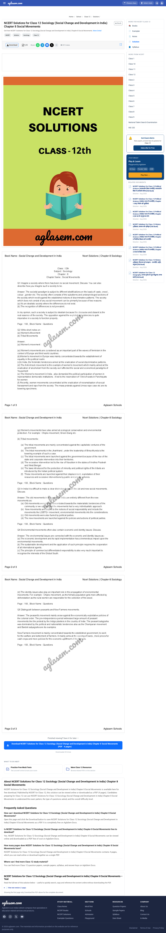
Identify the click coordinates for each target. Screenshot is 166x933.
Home (71, 17)
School (78, 17)
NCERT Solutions (64, 914)
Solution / (96, 17)
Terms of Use (145, 928)
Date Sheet (117, 918)
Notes (133, 36)
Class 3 (131, 85)
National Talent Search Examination (143, 122)
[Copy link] (56, 45)
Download (13, 45)
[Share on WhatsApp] (38, 45)
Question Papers (119, 906)
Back (119, 23)
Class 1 (131, 59)
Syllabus (134, 47)
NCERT (8, 35)
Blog (142, 910)
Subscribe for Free (148, 148)
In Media (143, 918)
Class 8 (131, 112)
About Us (144, 906)
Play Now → (145, 175)
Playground (89, 918)
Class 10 (132, 64)
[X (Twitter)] (16, 916)
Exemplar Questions (65, 918)
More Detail (97, 31)
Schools (88, 910)
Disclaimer (133, 928)
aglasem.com (15, 3)
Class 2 (131, 80)
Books (133, 26)
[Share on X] (52, 45)
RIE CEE (132, 128)
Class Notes (62, 906)
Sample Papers (119, 910)
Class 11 (132, 69)
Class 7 (131, 106)
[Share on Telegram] (42, 45)
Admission (89, 914)
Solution (16, 35)
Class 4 (131, 90)
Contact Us (144, 914)
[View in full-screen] (121, 44)
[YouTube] (22, 916)
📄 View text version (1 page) (16, 888)
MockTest (89, 906)
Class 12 (87, 17)
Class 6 (131, 101)
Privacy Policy (158, 928)
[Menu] (4, 3)
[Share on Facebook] (47, 45)
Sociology (26, 35)
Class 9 (131, 117)
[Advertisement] (63, 62)
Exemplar (134, 31)
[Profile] (162, 3)
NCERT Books (62, 910)
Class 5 (131, 96)
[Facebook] (4, 916)
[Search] (157, 3)
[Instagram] (10, 916)
